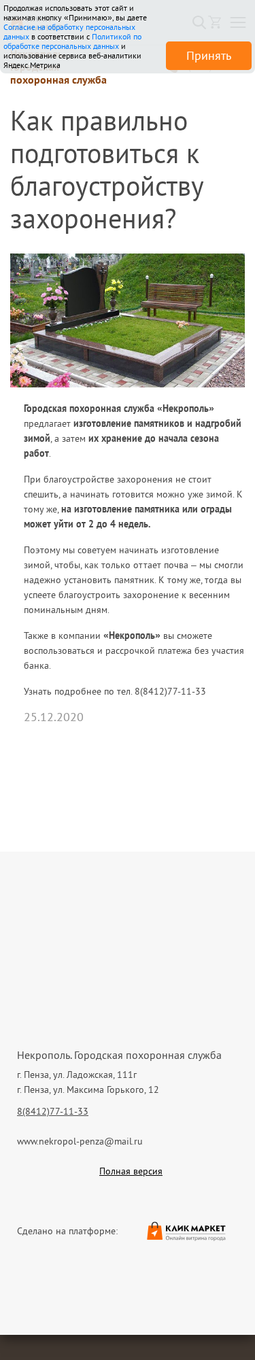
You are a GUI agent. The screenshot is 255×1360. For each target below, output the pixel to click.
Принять (208, 55)
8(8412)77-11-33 (52, 1111)
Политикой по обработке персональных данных (72, 41)
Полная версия (131, 1171)
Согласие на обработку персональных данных (69, 31)
